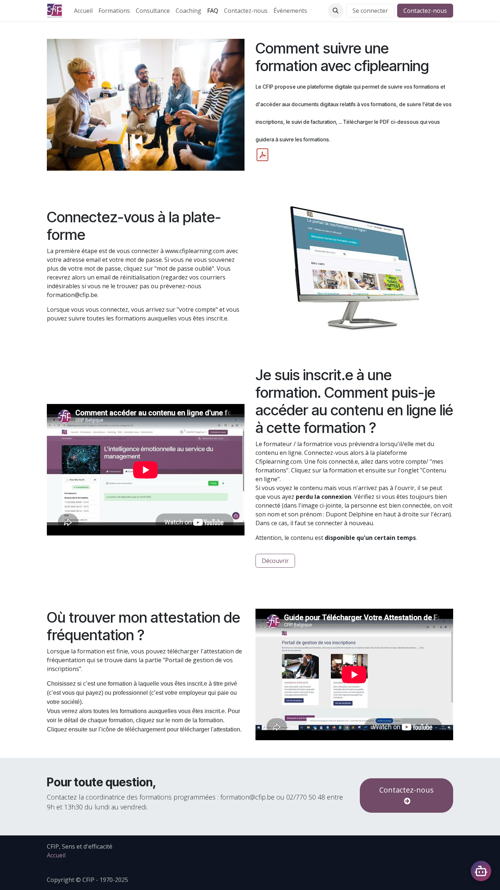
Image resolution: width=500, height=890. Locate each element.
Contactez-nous (425, 11)
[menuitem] (83, 10)
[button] (335, 10)
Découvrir (275, 561)
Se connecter (370, 11)
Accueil (56, 855)
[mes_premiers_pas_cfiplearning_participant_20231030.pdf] (262, 155)
